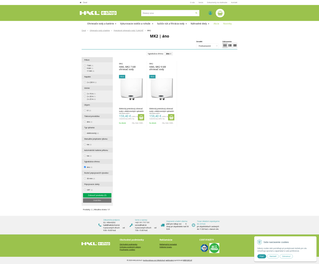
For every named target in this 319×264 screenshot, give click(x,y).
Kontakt (234, 2)
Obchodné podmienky (128, 244)
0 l (89, 110)
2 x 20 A (91, 96)
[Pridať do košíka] (141, 117)
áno (89, 122)
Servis (201, 2)
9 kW (90, 68)
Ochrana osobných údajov (130, 247)
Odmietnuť (286, 256)
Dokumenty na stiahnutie (217, 2)
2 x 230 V (91, 82)
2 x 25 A (91, 99)
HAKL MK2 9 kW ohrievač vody (157, 68)
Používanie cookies (127, 249)
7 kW (90, 65)
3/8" (89, 190)
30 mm (91, 178)
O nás (192, 2)
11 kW (90, 71)
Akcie (216, 23)
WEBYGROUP (187, 260)
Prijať (262, 256)
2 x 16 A (91, 93)
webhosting (170, 260)
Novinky (227, 23)
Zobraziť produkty (97, 195)
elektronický (93, 133)
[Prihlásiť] (210, 12)
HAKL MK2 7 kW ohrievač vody (127, 68)
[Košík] (220, 13)
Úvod (85, 2)
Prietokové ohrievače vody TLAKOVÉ (128, 30)
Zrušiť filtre (97, 200)
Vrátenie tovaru (166, 247)
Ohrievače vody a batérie (100, 30)
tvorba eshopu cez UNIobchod (154, 260)
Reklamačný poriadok (168, 244)
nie (89, 144)
